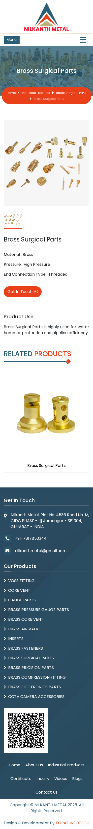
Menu (12, 39)
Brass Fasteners (25, 648)
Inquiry (42, 778)
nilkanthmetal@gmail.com (40, 551)
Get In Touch (19, 291)
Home (11, 93)
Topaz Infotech (72, 823)
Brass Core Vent (25, 619)
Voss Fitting (21, 581)
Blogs (77, 778)
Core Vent (19, 590)
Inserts (16, 639)
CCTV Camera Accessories (36, 696)
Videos (60, 778)
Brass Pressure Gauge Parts (38, 610)
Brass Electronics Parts (34, 687)
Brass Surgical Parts (71, 93)
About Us (34, 765)
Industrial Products (36, 93)
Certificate (20, 778)
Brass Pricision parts (31, 667)
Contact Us (46, 792)
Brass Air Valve (24, 629)
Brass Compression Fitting (37, 677)
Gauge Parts (22, 600)
